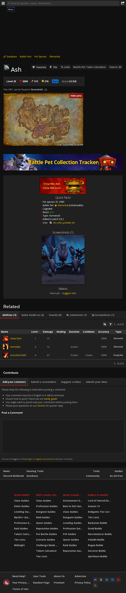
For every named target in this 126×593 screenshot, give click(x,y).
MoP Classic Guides (47, 495)
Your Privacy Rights (21, 582)
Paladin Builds (96, 539)
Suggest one (69, 293)
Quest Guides (44, 522)
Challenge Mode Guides (47, 545)
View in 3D (115, 67)
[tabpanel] (63, 343)
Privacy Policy (83, 582)
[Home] (6, 584)
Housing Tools (35, 471)
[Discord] (95, 579)
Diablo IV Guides (98, 495)
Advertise (80, 576)
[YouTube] (118, 579)
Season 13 (94, 506)
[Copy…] (104, 324)
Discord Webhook (13, 475)
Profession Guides (23, 522)
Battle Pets (26, 56)
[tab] (9, 315)
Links (67, 67)
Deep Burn (16, 338)
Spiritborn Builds (97, 556)
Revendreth (37, 89)
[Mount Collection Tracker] (63, 162)
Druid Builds (95, 528)
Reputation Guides (47, 528)
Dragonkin (118, 355)
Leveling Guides (23, 511)
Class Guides (21, 500)
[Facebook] (112, 579)
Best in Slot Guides (73, 506)
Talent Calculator (23, 534)
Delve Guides (21, 506)
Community (93, 475)
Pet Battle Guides (46, 534)
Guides (119, 471)
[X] (101, 579)
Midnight (19, 545)
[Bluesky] (106, 579)
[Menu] (3, 3)
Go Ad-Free (116, 475)
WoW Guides (21, 495)
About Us (59, 576)
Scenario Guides (45, 539)
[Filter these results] (110, 324)
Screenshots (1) (63, 232)
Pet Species (40, 56)
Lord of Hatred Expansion (100, 500)
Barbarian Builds (97, 522)
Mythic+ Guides (23, 517)
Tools (96, 471)
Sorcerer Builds (97, 550)
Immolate (15, 346)
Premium (59, 582)
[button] (35, 121)
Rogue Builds (95, 545)
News (6, 471)
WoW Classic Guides (73, 495)
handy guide (50, 398)
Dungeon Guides (45, 511)
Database (12, 56)
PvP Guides (69, 534)
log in (30, 459)
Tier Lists (19, 539)
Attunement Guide (73, 500)
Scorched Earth (18, 355)
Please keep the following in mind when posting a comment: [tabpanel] (40, 424)
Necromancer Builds (100, 534)
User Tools (39, 576)
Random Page (41, 582)
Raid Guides (21, 528)
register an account (43, 459)
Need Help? (19, 576)
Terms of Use (20, 589)
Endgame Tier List (99, 511)
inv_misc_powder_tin (64, 222)
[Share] (122, 3)
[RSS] (95, 585)
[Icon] (6, 67)
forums (41, 405)
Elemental (54, 56)
